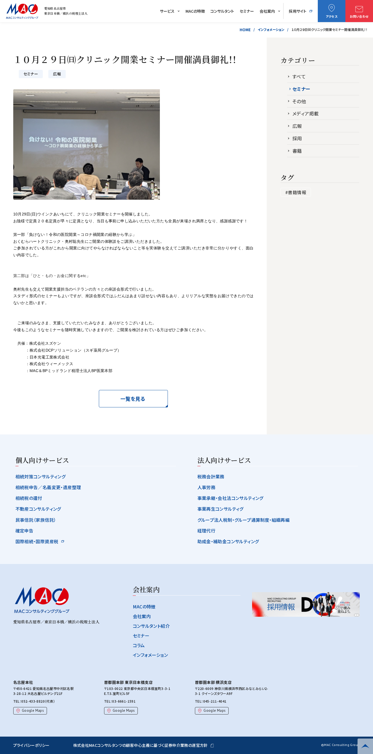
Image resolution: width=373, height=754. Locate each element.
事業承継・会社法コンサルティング (230, 498)
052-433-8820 (33, 701)
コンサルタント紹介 (151, 626)
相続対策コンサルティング (40, 476)
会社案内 (267, 11)
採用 (297, 138)
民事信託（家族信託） (35, 519)
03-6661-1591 (124, 701)
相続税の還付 (28, 498)
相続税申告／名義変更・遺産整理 (48, 487)
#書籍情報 (295, 192)
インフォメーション (271, 29)
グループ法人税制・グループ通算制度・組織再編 (243, 519)
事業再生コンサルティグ (220, 508)
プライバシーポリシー (31, 745)
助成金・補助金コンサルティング (228, 541)
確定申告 (24, 530)
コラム (139, 645)
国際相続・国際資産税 (37, 541)
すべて (299, 76)
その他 (299, 101)
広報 (297, 126)
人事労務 (206, 487)
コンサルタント (222, 11)
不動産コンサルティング (38, 508)
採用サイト (297, 11)
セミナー (247, 11)
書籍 (297, 150)
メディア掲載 (305, 113)
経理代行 (206, 530)
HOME (245, 29)
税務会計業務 (210, 476)
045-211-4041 (215, 701)
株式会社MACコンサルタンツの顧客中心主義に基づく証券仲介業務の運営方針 (140, 745)
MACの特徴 (195, 11)
